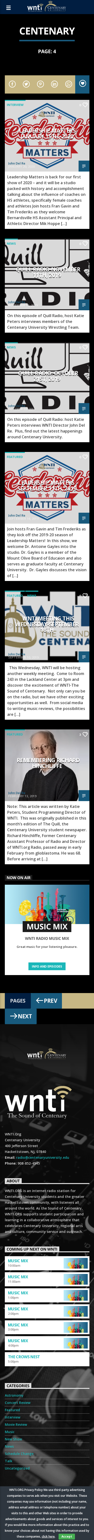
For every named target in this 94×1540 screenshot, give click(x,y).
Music (9, 1431)
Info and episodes (47, 966)
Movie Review (16, 1424)
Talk (8, 1461)
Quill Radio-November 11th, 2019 (48, 272)
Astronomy (14, 1395)
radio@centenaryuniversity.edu (42, 1157)
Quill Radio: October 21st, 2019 (48, 376)
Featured (15, 457)
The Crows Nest (24, 1356)
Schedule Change (19, 1453)
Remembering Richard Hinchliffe (48, 763)
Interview (15, 105)
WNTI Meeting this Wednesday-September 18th (47, 624)
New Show (13, 1439)
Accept (66, 1536)
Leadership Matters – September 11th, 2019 (47, 485)
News (11, 243)
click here (48, 1536)
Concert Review (17, 1402)
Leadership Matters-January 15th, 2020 (48, 133)
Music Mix (18, 1260)
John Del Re (16, 163)
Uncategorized (17, 1468)
